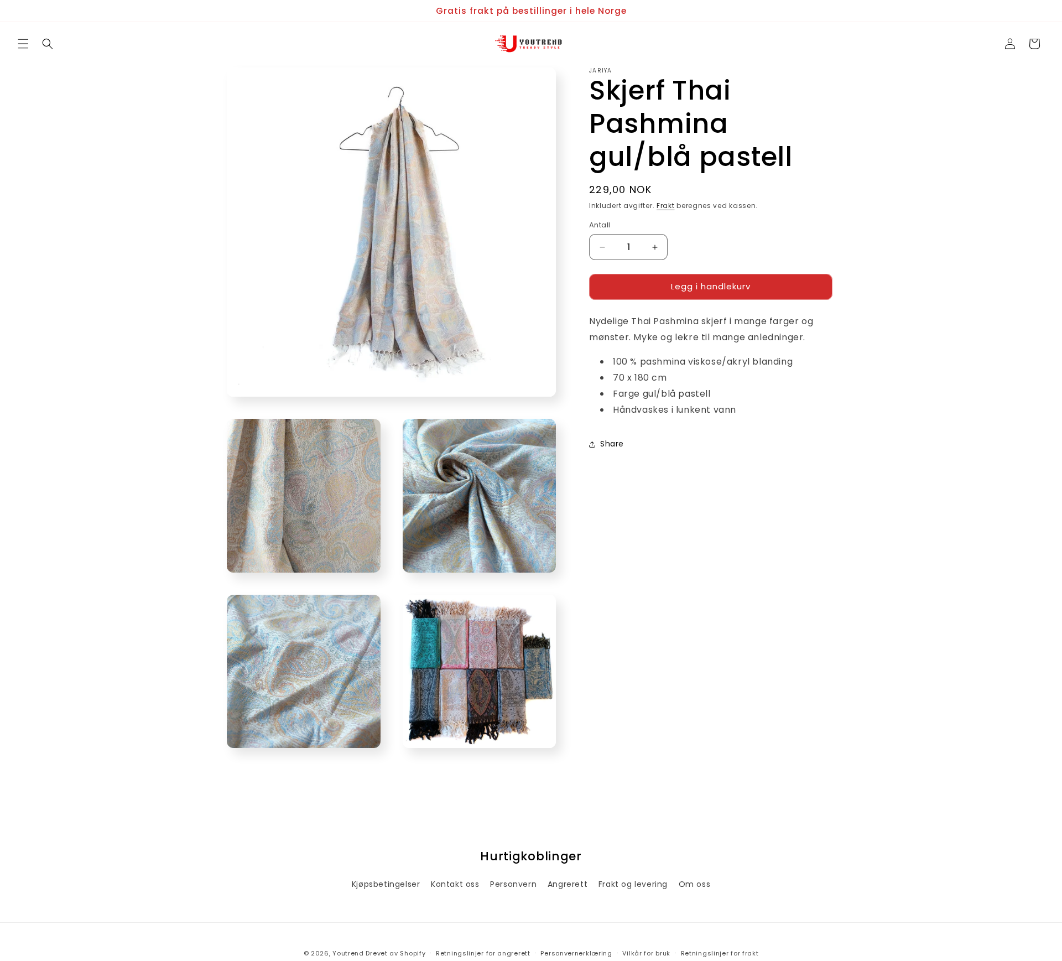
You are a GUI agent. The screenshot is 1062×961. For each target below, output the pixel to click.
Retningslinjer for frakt (720, 952)
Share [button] (612, 444)
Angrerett (567, 884)
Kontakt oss (455, 884)
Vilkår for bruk (646, 952)
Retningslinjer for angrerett (483, 952)
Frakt (666, 205)
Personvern (513, 884)
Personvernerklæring (576, 952)
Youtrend (348, 953)
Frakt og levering (633, 884)
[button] (23, 44)
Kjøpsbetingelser (386, 884)
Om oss (695, 884)
